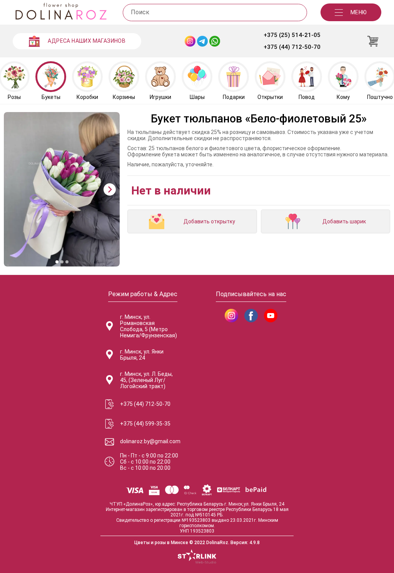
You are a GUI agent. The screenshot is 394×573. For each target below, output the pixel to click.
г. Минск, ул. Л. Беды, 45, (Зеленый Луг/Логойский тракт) (146, 380)
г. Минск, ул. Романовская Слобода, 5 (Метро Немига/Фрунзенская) (148, 326)
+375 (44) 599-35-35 (145, 424)
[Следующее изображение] (110, 189)
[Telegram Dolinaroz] (202, 41)
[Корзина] (372, 41)
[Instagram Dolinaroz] (190, 41)
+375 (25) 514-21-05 (292, 35)
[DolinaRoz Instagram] (231, 315)
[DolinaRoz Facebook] (251, 315)
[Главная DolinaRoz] (61, 12)
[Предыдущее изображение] (14, 189)
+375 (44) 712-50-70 (292, 47)
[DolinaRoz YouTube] (270, 315)
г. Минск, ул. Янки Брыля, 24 (142, 354)
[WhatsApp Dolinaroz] (214, 41)
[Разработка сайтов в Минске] (197, 557)
